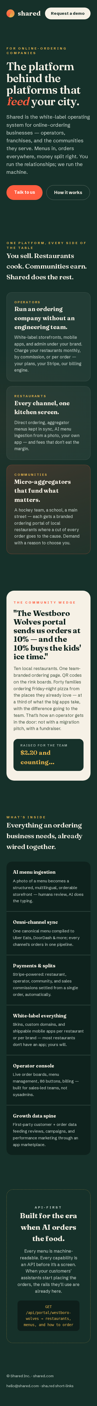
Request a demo (68, 13)
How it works (68, 192)
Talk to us (24, 192)
